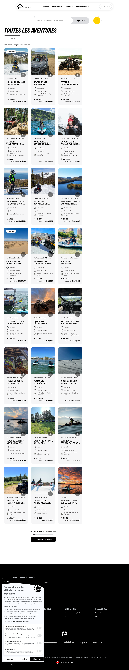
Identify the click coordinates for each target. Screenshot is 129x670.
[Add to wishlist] (23, 75)
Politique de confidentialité (51, 657)
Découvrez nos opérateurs (74, 613)
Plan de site (103, 657)
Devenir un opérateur (72, 617)
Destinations (56, 6)
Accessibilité (79, 657)
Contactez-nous (100, 613)
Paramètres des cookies (91, 657)
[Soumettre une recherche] (96, 20)
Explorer (68, 6)
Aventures (46, 6)
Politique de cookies (67, 657)
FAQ (96, 617)
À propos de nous (81, 6)
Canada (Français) (67, 662)
